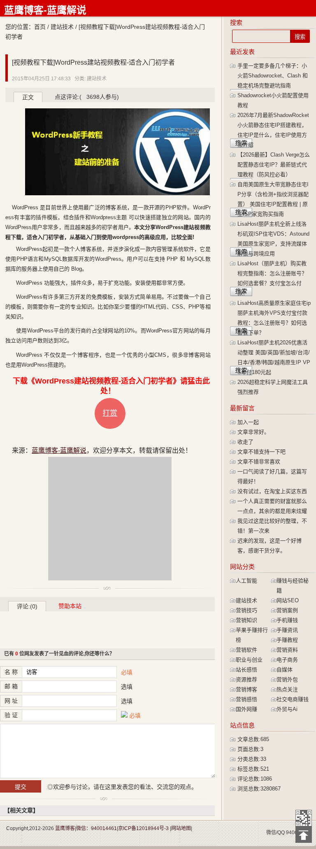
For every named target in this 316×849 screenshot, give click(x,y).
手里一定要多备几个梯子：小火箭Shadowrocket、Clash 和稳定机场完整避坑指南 (272, 76)
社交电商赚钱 (292, 699)
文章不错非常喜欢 (258, 461)
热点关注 (287, 689)
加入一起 (248, 422)
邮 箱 (11, 686)
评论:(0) (27, 606)
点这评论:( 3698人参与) (87, 97)
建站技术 (62, 26)
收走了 (245, 442)
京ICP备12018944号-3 (143, 828)
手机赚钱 (287, 620)
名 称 (11, 672)
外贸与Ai (286, 709)
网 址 (11, 700)
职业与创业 (249, 660)
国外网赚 (246, 709)
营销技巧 (246, 610)
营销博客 (246, 689)
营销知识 (246, 620)
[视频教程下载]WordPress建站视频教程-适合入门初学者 (93, 62)
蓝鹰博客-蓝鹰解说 (45, 10)
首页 (40, 26)
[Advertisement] (110, 518)
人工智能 (246, 581)
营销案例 (287, 610)
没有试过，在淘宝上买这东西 (272, 491)
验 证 (11, 715)
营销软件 (246, 650)
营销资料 (287, 650)
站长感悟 (246, 670)
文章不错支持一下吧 (261, 452)
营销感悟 (246, 699)
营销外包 (287, 679)
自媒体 (284, 670)
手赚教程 (287, 640)
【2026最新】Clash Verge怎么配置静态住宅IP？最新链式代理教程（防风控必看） (273, 165)
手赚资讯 (287, 630)
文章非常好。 (253, 432)
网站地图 (181, 828)
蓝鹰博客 (65, 828)
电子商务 (287, 660)
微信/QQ (275, 832)
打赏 (109, 413)
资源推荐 (246, 679)
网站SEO (287, 600)
